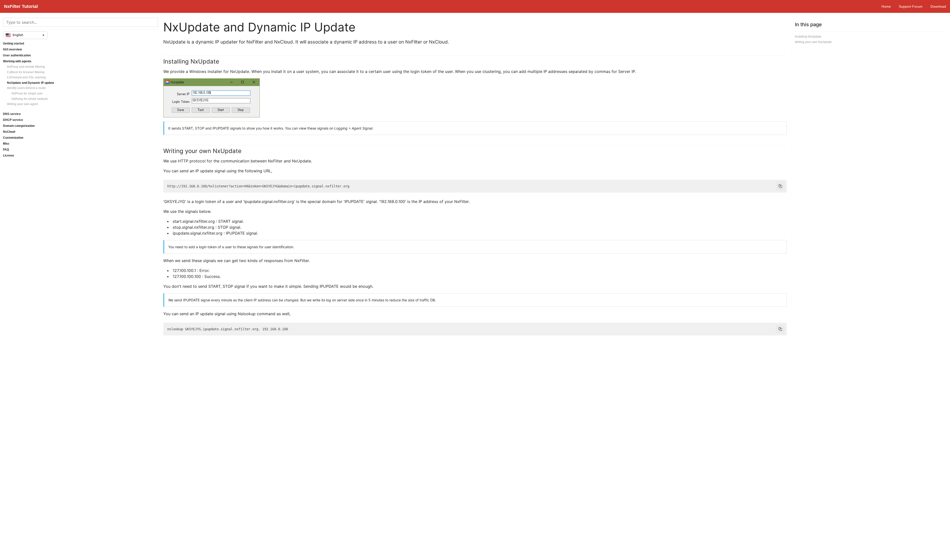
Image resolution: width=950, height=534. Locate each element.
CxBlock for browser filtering (26, 72)
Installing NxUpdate (808, 36)
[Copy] (780, 186)
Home (886, 6)
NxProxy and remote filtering (26, 66)
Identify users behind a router (26, 88)
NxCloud (9, 132)
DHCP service (13, 120)
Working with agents (17, 61)
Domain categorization (19, 126)
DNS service (12, 114)
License (8, 155)
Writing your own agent (22, 104)
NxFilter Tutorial (21, 6)
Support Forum (911, 6)
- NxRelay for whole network (27, 99)
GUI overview (12, 49)
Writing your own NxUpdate (813, 42)
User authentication (17, 55)
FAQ (6, 149)
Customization (13, 137)
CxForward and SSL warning (26, 77)
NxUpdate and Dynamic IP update (30, 83)
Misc (6, 143)
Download (938, 6)
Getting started (13, 43)
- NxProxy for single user (25, 93)
